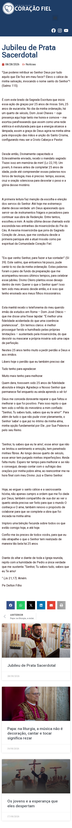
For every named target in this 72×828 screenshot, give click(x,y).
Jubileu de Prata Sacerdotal (31, 665)
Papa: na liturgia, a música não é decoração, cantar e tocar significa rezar (35, 733)
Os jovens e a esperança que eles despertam (32, 803)
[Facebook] (53, 30)
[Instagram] (60, 30)
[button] (55, 18)
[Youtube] (66, 30)
